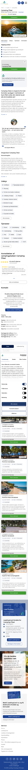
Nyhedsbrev (4, 737)
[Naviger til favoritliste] (19, 2)
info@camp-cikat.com (11, 326)
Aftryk (22, 762)
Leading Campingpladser (7, 733)
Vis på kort (21, 12)
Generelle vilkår (17, 762)
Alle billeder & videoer (20, 35)
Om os (3, 728)
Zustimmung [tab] (5, 359)
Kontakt (3, 744)
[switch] (24, 388)
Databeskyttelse (8, 762)
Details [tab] (14, 359)
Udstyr (11, 40)
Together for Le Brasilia (7, 751)
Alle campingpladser (6, 749)
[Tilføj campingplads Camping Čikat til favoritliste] (25, 62)
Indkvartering (20, 346)
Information (4, 40)
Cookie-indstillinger (14, 765)
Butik (2, 746)
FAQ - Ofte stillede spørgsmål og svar (11, 742)
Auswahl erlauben (14, 408)
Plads (7, 346)
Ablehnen (14, 413)
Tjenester (17, 40)
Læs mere (23, 274)
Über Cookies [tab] (22, 359)
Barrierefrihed (14, 764)
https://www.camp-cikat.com (14, 324)
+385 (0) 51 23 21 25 (11, 320)
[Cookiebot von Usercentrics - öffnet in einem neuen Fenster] (20, 355)
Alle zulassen (14, 404)
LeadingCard (4, 730)
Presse (3, 740)
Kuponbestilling (5, 735)
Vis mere (3, 114)
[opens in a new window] (7, 759)
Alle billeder (23, 421)
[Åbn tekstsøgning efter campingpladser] (22, 2)
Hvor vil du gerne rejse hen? (9, 349)
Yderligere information (8, 719)
